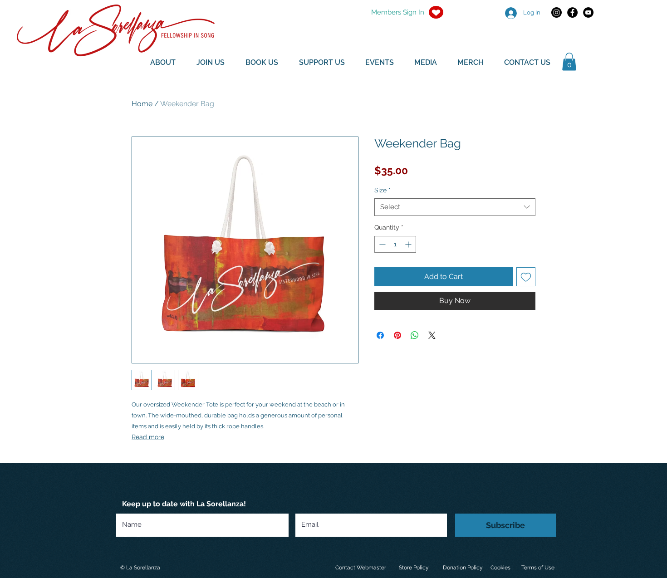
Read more (148, 437)
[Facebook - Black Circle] (572, 12)
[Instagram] (556, 12)
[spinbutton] (395, 244)
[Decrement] (381, 244)
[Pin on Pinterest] (397, 335)
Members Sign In (397, 12)
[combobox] (454, 207)
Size (382, 190)
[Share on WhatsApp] (414, 335)
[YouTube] (588, 12)
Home (142, 103)
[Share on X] (432, 335)
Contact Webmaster (360, 567)
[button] (569, 61)
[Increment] (409, 244)
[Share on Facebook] (380, 335)
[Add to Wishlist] (525, 276)
